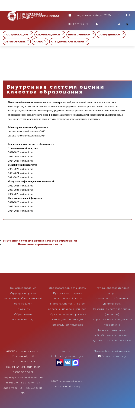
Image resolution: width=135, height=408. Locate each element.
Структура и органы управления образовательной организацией (23, 298)
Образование (23, 314)
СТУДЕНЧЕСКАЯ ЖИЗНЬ (68, 41)
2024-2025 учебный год (20, 160)
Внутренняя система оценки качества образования (40, 240)
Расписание (81, 24)
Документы (23, 308)
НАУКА (39, 41)
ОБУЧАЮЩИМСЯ (49, 34)
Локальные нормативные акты (40, 244)
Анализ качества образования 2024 (26, 135)
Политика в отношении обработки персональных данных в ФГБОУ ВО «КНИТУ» (112, 335)
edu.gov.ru (79, 356)
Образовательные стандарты (67, 287)
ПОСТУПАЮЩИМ (17, 34)
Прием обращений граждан (112, 351)
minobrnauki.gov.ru (61, 356)
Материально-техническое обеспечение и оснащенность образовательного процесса (67, 309)
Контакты (67, 351)
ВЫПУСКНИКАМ (80, 34)
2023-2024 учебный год (20, 156)
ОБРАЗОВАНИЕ (15, 41)
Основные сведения (23, 287)
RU (128, 15)
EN (118, 15)
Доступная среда (23, 319)
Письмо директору (113, 356)
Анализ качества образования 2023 (26, 131)
